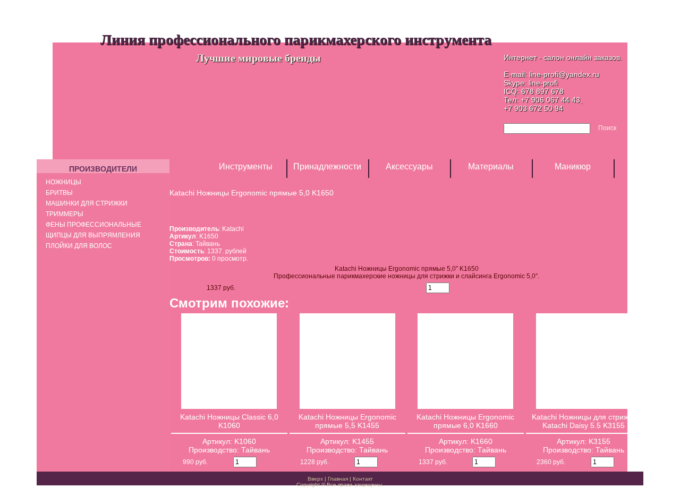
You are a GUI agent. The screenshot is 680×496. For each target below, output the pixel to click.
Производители (103, 169)
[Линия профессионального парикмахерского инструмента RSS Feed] (46, 482)
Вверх (315, 479)
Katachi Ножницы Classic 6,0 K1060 (229, 421)
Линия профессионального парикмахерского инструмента (295, 39)
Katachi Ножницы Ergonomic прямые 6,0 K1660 (465, 421)
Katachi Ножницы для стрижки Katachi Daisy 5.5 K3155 (584, 421)
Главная (338, 479)
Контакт (363, 479)
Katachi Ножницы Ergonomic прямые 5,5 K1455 (347, 421)
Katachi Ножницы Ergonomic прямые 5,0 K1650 (251, 193)
